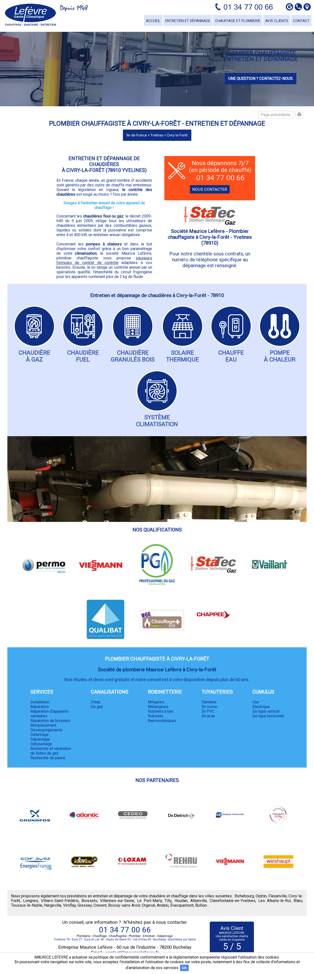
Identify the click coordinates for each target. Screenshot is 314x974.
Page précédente (275, 114)
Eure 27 (77, 939)
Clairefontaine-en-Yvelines (232, 900)
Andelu (163, 905)
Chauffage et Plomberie (237, 21)
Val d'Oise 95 (142, 939)
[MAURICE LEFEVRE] (30, 15)
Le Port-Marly (149, 900)
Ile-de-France (137, 135)
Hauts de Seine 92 (118, 939)
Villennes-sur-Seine (117, 900)
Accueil (153, 21)
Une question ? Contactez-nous (260, 78)
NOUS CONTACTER (209, 189)
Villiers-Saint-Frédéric (60, 900)
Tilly (168, 900)
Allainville (198, 900)
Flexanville (277, 896)
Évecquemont (182, 905)
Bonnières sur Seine (182, 939)
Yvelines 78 (62, 939)
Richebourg (244, 896)
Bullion (201, 905)
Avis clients (276, 21)
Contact (301, 21)
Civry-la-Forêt (177, 135)
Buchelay (159, 939)
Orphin (261, 896)
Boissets (89, 900)
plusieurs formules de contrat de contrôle (104, 260)
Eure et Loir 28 (94, 939)
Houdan (180, 900)
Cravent (99, 905)
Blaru (298, 900)
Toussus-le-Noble (26, 905)
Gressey (85, 905)
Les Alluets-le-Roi (274, 900)
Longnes (30, 900)
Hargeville (52, 905)
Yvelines (156, 135)
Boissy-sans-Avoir (124, 905)
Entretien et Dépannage (187, 21)
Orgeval (148, 905)
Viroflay (69, 905)
